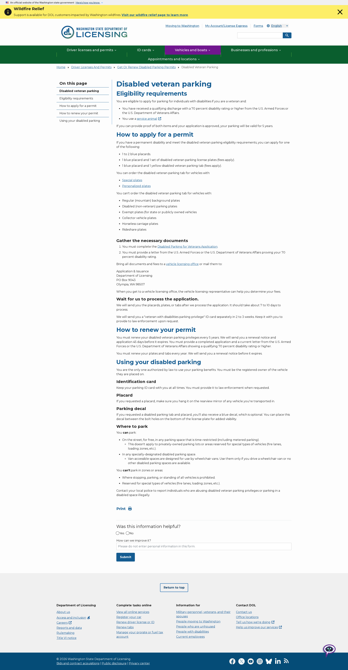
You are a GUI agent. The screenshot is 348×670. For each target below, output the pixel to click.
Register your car (128, 617)
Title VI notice (66, 638)
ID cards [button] (146, 50)
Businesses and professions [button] (256, 50)
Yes (121, 533)
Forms (258, 26)
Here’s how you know (88, 2)
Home (61, 67)
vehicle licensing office (182, 264)
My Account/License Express (226, 26)
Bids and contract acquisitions (78, 663)
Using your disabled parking (79, 120)
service (147, 118)
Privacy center (139, 663)
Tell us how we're (253, 622)
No (131, 533)
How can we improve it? (133, 540)
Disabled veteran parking (79, 91)
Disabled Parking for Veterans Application (188, 246)
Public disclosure (114, 663)
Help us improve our (257, 627)
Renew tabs (125, 627)
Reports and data (69, 628)
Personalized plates (136, 186)
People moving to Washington (198, 621)
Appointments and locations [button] (174, 59)
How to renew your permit (78, 113)
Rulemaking (65, 633)
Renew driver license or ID (135, 622)
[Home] (94, 23)
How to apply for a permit (78, 106)
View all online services (132, 612)
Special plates (132, 180)
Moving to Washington (182, 26)
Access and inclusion (73, 617)
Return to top (174, 587)
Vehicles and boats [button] (193, 50)
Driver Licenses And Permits (91, 67)
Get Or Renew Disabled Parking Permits (146, 67)
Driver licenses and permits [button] (92, 50)
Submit (125, 557)
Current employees (190, 636)
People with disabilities (192, 631)
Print (121, 509)
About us (63, 612)
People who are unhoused (195, 626)
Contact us (244, 612)
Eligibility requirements (76, 98)
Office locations (247, 617)
